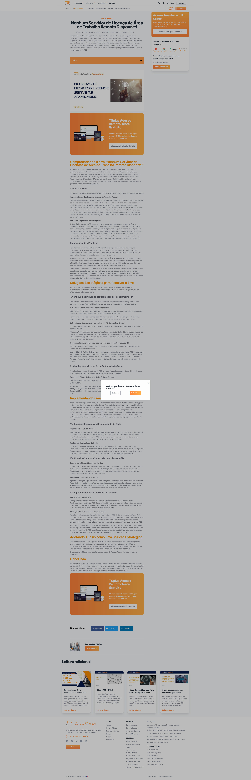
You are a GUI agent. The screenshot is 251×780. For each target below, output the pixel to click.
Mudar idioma (135, 393)
